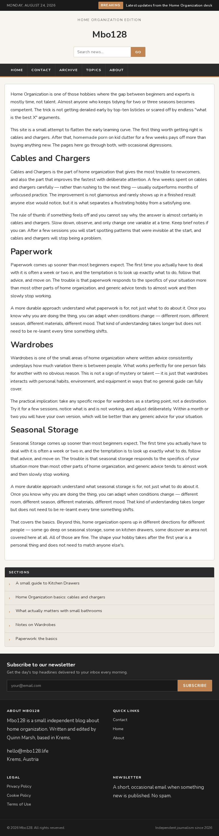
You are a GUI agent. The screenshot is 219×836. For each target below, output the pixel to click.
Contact (41, 69)
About (117, 69)
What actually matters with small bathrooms (59, 610)
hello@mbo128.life (27, 751)
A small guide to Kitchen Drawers (48, 583)
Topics (93, 69)
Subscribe (195, 685)
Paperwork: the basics (36, 638)
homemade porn (90, 137)
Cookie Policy (19, 795)
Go (138, 52)
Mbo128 (109, 34)
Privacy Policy (19, 786)
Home (17, 69)
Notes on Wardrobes (36, 624)
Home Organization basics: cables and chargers (60, 597)
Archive (68, 69)
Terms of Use (19, 804)
